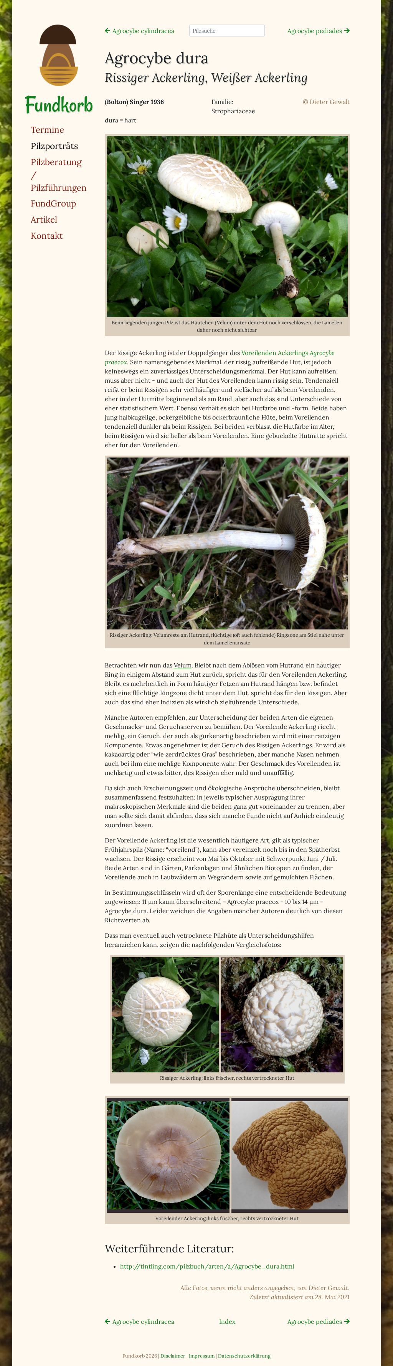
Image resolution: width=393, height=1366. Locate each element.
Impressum (202, 1356)
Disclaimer (172, 1356)
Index (227, 1321)
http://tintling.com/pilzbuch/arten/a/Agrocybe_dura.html (207, 1266)
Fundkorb (59, 104)
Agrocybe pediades (314, 31)
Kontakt (47, 235)
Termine (47, 129)
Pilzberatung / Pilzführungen (59, 174)
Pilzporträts (74, 145)
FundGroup (53, 203)
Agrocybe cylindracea (143, 31)
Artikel (44, 219)
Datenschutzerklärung (244, 1356)
